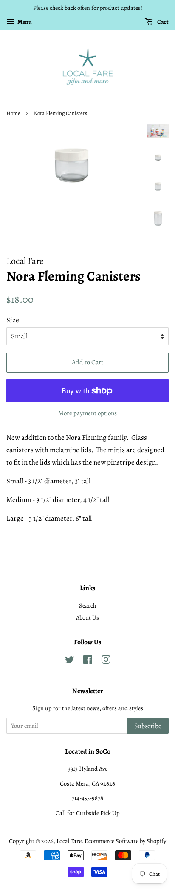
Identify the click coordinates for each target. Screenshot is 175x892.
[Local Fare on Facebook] (88, 661)
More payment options (87, 413)
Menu (24, 22)
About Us (87, 617)
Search (87, 605)
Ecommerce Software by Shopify (125, 841)
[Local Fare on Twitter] (69, 661)
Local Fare (69, 841)
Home (13, 113)
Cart (162, 22)
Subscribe (147, 726)
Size (12, 320)
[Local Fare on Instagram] (105, 661)
